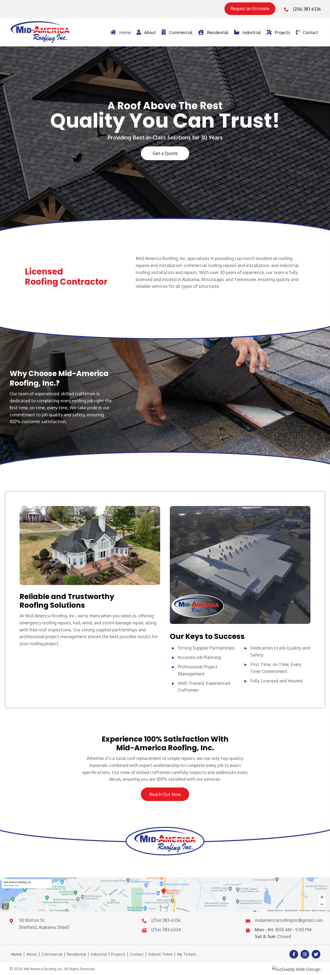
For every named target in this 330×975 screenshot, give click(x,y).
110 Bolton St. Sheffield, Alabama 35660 (44, 923)
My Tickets (186, 954)
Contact (137, 954)
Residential (76, 954)
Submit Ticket (160, 954)
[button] (249, 8)
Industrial (99, 954)
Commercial (52, 954)
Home (16, 954)
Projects (118, 954)
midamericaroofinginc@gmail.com (289, 920)
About (31, 954)
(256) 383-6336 (307, 9)
